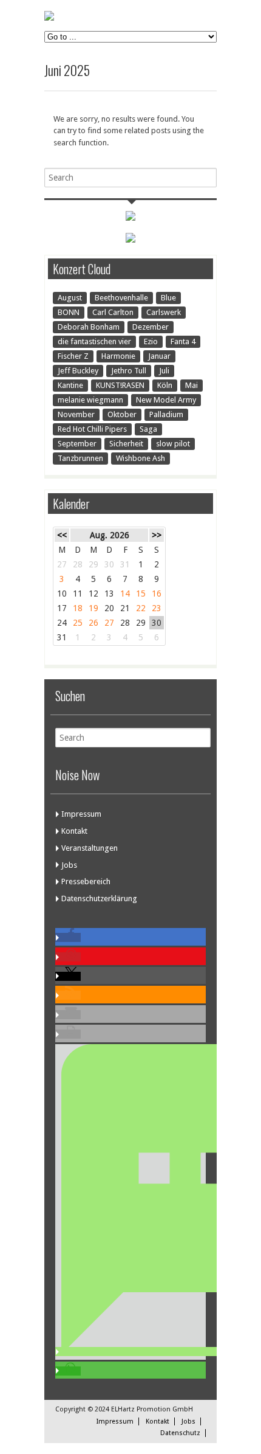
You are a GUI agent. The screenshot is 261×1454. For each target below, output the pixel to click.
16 (156, 593)
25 (78, 623)
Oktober (122, 414)
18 (78, 608)
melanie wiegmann (90, 399)
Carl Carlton (113, 312)
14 (125, 593)
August (70, 297)
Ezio (151, 341)
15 (141, 593)
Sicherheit (126, 443)
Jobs (69, 865)
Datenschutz (180, 1433)
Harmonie (118, 356)
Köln (164, 385)
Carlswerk (163, 312)
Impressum (81, 814)
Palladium (166, 414)
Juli (164, 370)
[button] (68, 937)
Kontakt (74, 831)
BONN (69, 312)
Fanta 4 (183, 341)
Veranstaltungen (89, 848)
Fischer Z (73, 356)
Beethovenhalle (121, 297)
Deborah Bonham (89, 326)
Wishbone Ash (140, 458)
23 (156, 608)
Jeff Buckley (78, 370)
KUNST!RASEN (120, 385)
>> (156, 535)
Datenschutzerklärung (99, 898)
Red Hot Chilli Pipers (92, 429)
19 (93, 608)
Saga (148, 429)
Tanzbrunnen (80, 458)
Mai (191, 385)
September (77, 443)
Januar (159, 356)
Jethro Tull (128, 370)
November (76, 414)
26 (93, 623)
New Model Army (166, 399)
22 (141, 608)
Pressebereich (85, 881)
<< (62, 535)
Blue (168, 297)
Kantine (70, 385)
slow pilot (173, 443)
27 (109, 623)
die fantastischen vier (94, 341)
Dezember (150, 326)
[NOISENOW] (49, 18)
